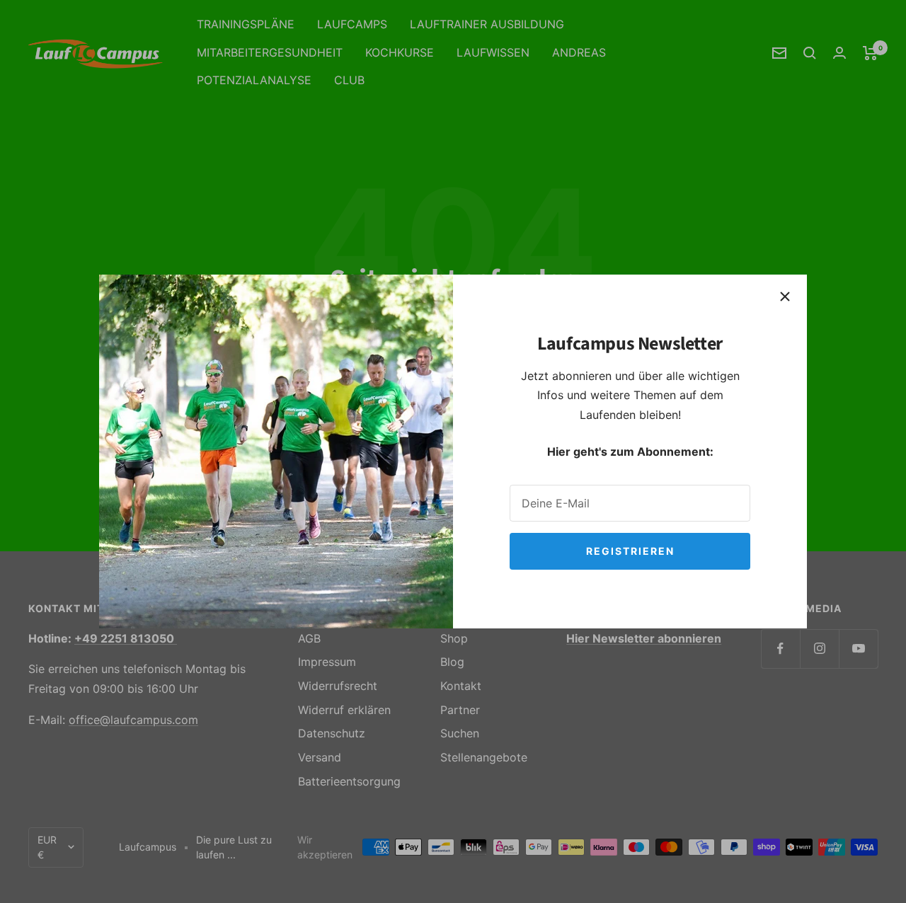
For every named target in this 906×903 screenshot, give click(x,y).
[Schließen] (785, 296)
